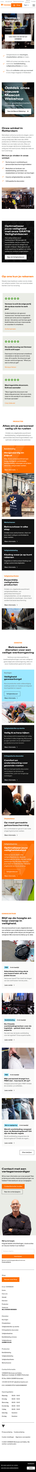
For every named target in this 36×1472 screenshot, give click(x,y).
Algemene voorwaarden (23, 1437)
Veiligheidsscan (12, 694)
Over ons (5, 1294)
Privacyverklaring (7, 1432)
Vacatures (9, 1308)
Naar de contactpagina (12, 1192)
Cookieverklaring (19, 1432)
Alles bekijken (27, 1152)
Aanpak (4, 1297)
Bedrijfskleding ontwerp (9, 1337)
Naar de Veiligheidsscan (15, 257)
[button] (26, 5)
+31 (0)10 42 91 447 (8, 1382)
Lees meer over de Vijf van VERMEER (18, 38)
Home (4, 1290)
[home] (5, 5)
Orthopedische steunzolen (10, 1330)
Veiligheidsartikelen (8, 1359)
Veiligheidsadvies (7, 1333)
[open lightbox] (18, 198)
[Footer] (3, 1426)
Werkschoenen (6, 1363)
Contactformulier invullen (13, 1186)
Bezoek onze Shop (10, 1279)
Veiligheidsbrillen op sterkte (10, 1326)
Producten (5, 1304)
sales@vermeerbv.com (21, 1382)
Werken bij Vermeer (18, 1)
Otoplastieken (6, 1323)
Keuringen (5, 1320)
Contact (33, 1)
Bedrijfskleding (6, 1352)
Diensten (5, 1301)
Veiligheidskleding (7, 1356)
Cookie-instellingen (8, 1437)
